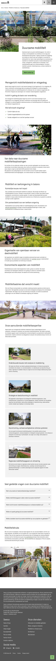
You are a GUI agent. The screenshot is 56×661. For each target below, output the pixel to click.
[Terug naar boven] (52, 657)
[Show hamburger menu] (53, 2)
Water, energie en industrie (35, 626)
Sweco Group (7, 623)
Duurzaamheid (7, 631)
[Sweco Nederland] (5, 2)
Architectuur (31, 631)
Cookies (19, 653)
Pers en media (7, 634)
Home (2, 7)
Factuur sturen (7, 637)
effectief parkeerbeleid (10, 207)
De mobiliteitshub (28, 537)
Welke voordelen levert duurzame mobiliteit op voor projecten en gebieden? (27, 518)
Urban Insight (7, 629)
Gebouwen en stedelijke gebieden (37, 623)
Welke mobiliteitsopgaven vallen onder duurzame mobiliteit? (23, 498)
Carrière (6, 626)
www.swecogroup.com (46, 607)
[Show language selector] (44, 2)
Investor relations (8, 640)
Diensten (6, 7)
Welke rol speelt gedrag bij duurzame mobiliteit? (19, 511)
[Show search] (49, 2)
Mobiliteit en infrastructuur (14, 7)
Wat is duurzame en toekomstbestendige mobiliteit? (20, 491)
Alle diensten (31, 634)
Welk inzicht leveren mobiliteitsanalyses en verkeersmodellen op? (24, 505)
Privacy (14, 653)
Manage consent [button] (25, 653)
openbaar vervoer (36, 259)
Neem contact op (28, 72)
